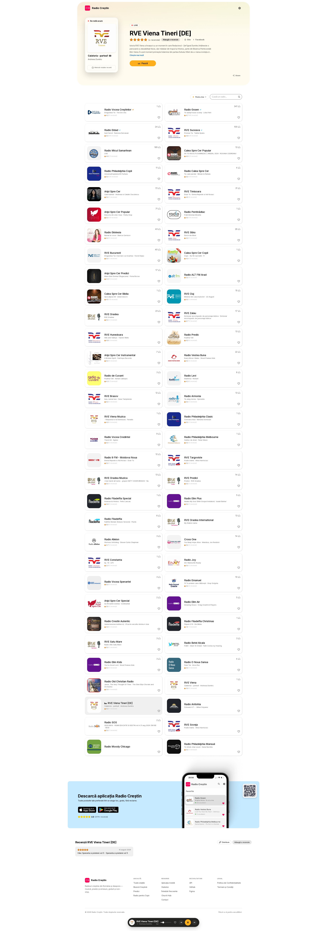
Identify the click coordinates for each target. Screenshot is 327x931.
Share (237, 75)
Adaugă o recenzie (170, 40)
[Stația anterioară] (181, 922)
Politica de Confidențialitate (229, 883)
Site (189, 40)
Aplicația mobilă (168, 883)
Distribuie (225, 842)
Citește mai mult (137, 55)
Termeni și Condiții (225, 887)
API (190, 883)
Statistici (165, 887)
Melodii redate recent (103, 67)
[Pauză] (188, 922)
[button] (148, 922)
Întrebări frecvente (169, 891)
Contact (164, 900)
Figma (192, 891)
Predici (136, 891)
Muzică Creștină (140, 887)
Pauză (145, 63)
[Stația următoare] (194, 922)
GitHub (192, 887)
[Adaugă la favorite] (175, 922)
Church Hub (166, 895)
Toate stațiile (139, 883)
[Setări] (239, 8)
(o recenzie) (154, 40)
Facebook (199, 40)
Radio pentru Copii (141, 895)
